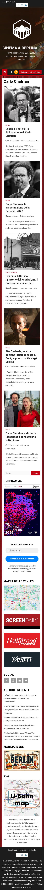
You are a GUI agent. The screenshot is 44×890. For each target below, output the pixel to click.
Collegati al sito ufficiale (30, 72)
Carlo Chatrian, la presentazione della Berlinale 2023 (18, 208)
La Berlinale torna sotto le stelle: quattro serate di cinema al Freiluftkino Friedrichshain (20, 698)
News (8, 125)
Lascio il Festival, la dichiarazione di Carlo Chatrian (19, 132)
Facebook (12, 850)
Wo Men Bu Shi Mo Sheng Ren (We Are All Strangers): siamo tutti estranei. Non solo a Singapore (21, 709)
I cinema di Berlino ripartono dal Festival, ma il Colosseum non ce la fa (22, 280)
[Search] (11, 72)
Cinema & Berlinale (22, 48)
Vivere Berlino (11, 272)
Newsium (16, 887)
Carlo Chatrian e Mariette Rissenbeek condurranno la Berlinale (21, 437)
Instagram (22, 850)
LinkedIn (32, 850)
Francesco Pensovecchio (30, 141)
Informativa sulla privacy (18, 568)
